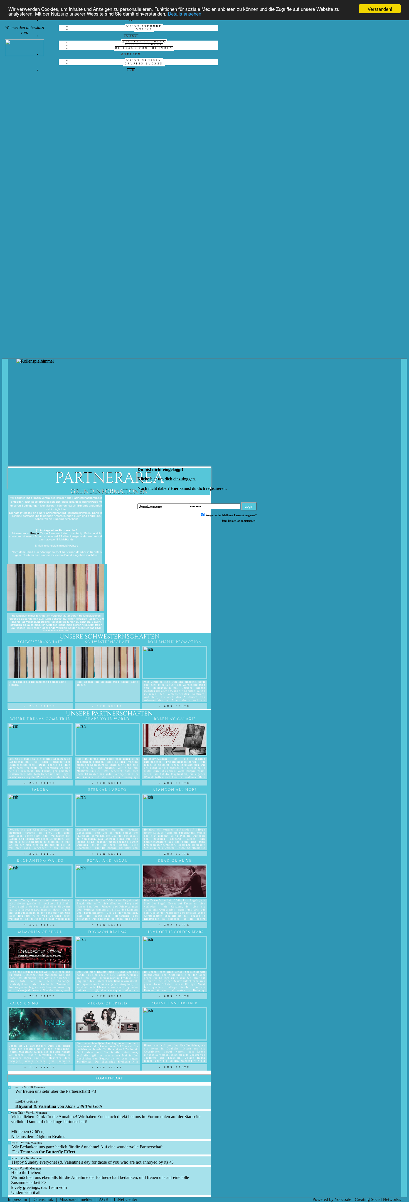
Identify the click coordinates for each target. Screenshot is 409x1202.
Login (249, 506)
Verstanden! (380, 8)
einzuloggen (184, 479)
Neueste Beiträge (144, 42)
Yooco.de (342, 1199)
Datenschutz (43, 1199)
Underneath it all (25, 1192)
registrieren (216, 488)
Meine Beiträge (144, 45)
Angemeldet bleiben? (219, 515)
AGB (104, 1199)
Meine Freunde (144, 26)
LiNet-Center (125, 1199)
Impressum (17, 1199)
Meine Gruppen (144, 60)
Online (144, 29)
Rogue (34, 533)
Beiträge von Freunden (144, 48)
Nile (20, 1112)
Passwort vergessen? (245, 515)
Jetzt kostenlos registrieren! (239, 520)
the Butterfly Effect (56, 1151)
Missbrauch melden (76, 1199)
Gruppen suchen (144, 63)
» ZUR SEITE (174, 706)
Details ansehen (184, 13)
